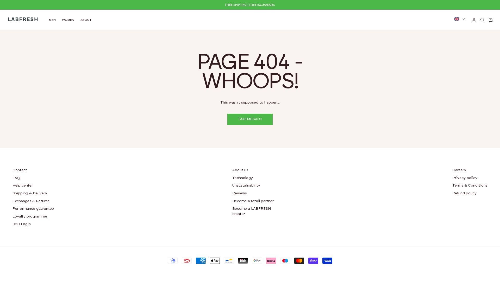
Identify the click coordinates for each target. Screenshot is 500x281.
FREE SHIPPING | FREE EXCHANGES (250, 4)
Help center (22, 185)
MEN (52, 19)
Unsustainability (246, 185)
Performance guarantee (33, 208)
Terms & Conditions (470, 185)
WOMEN (68, 19)
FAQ (16, 178)
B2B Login (21, 224)
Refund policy (464, 193)
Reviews (239, 193)
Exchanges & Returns (30, 201)
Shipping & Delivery (29, 193)
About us (240, 170)
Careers (459, 170)
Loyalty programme (29, 216)
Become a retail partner (253, 201)
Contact (19, 170)
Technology (242, 178)
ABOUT (86, 19)
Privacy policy (464, 178)
